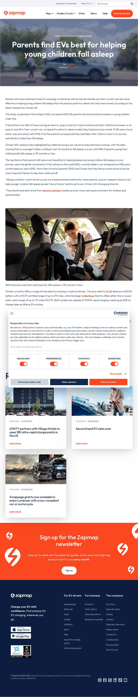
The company (114, 595)
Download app (122, 13)
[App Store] (21, 629)
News (94, 13)
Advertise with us (93, 614)
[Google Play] (21, 636)
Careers (110, 619)
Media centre (112, 629)
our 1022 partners (27, 327)
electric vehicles (52, 190)
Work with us (91, 609)
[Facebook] (105, 680)
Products (89, 604)
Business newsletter (94, 619)
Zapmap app (70, 604)
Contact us (111, 634)
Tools (66, 614)
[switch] (54, 364)
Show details (116, 374)
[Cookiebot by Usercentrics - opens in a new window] (116, 313)
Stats (82, 13)
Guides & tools (65, 13)
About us (85, 3)
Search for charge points (72, 641)
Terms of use (112, 649)
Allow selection (69, 382)
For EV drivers (72, 595)
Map (48, 13)
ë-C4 (109, 291)
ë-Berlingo (88, 295)
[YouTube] (125, 680)
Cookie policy (112, 639)
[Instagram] (99, 680)
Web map (68, 609)
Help (105, 13)
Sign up (69, 570)
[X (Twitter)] (110, 680)
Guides (67, 619)
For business (92, 595)
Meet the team (113, 609)
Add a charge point (73, 648)
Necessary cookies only (29, 382)
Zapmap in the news (115, 624)
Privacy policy (112, 644)
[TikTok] (120, 680)
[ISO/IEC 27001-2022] (21, 651)
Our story (110, 604)
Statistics (68, 624)
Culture (109, 614)
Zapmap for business (66, 3)
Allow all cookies (108, 382)
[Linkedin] (115, 680)
